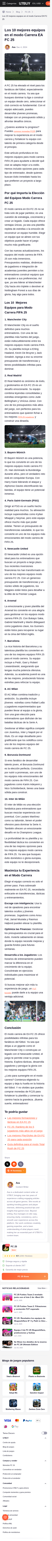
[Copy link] (20, 1164)
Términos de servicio (10, 1511)
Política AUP (7, 1519)
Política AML (7, 1524)
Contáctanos (7, 1455)
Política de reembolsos (11, 1532)
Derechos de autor (10, 1528)
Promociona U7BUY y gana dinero (16, 1488)
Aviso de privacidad (10, 1515)
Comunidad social (10, 1497)
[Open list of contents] (5, 1517)
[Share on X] (7, 1164)
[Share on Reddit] (14, 1164)
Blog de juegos (8, 1447)
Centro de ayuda (9, 1443)
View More (42, 1288)
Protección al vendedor (11, 1478)
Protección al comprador (12, 1474)
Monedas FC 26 (9, 1465)
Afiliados (6, 1501)
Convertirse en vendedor (12, 1470)
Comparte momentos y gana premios (17, 1492)
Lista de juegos (8, 1451)
